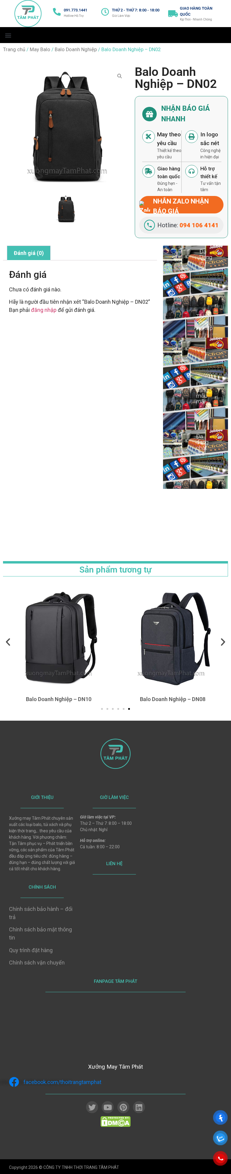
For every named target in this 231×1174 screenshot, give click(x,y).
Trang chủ (14, 49)
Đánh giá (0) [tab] (29, 253)
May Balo (40, 49)
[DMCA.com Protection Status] (115, 1125)
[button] (8, 35)
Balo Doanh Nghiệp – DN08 (172, 699)
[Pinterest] (123, 1107)
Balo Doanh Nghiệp (76, 49)
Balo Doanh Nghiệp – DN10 (58, 699)
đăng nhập (44, 310)
